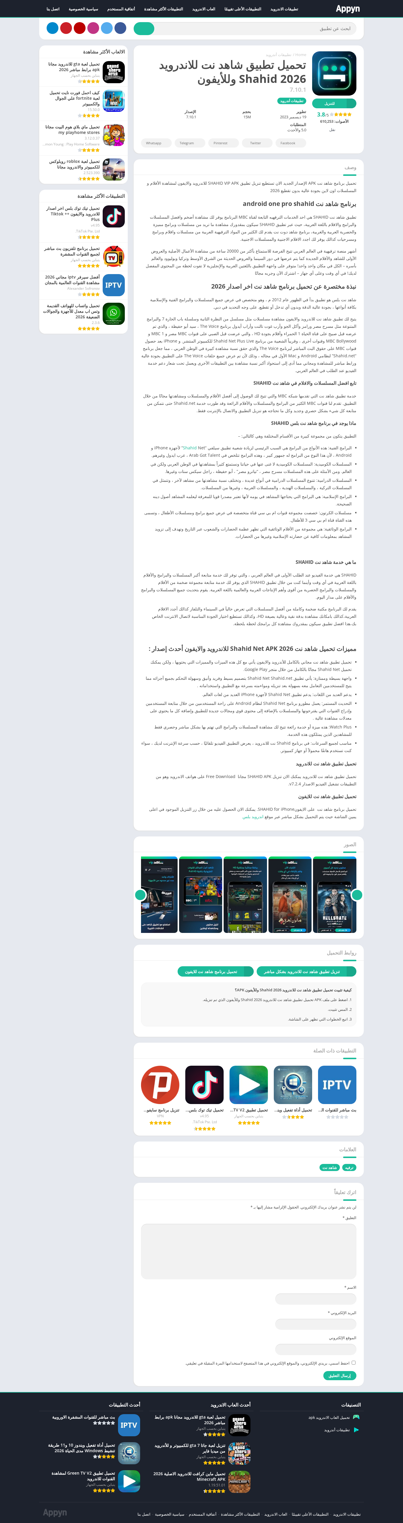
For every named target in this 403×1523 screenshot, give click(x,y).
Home (300, 54)
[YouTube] (80, 28)
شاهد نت (329, 1167)
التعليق (349, 1217)
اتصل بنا (53, 9)
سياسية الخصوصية (83, 9)
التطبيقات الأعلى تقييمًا (243, 9)
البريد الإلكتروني (342, 1312)
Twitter (255, 143)
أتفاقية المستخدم (121, 9)
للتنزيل (330, 103)
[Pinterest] (66, 28)
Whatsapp (153, 143)
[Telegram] (52, 28)
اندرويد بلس (253, 816)
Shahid (190, 448)
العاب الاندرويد (203, 9)
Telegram (187, 143)
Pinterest (220, 143)
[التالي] (140, 895)
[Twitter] (107, 28)
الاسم (350, 1287)
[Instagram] (93, 28)
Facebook (288, 143)
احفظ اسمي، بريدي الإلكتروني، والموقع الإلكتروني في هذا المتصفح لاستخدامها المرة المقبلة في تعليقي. (267, 1363)
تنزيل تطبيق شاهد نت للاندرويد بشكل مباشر (302, 971)
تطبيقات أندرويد (278, 54)
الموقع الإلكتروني (342, 1337)
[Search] (144, 28)
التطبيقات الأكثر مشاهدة (163, 9)
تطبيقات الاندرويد (284, 9)
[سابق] (357, 895)
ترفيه (349, 1167)
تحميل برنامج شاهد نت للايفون (211, 971)
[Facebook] (120, 28)
